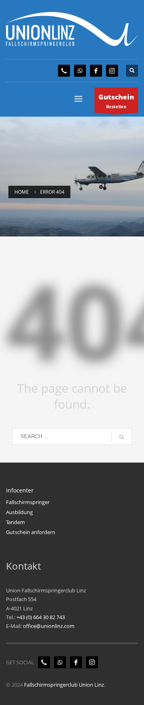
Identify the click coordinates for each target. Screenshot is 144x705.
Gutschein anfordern (30, 532)
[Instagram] (112, 71)
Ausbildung (19, 512)
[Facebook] (96, 71)
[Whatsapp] (80, 71)
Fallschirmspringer (28, 502)
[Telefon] (64, 71)
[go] (121, 437)
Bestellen (116, 100)
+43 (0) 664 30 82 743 (40, 617)
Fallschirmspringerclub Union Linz (64, 684)
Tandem (15, 522)
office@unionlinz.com (48, 626)
